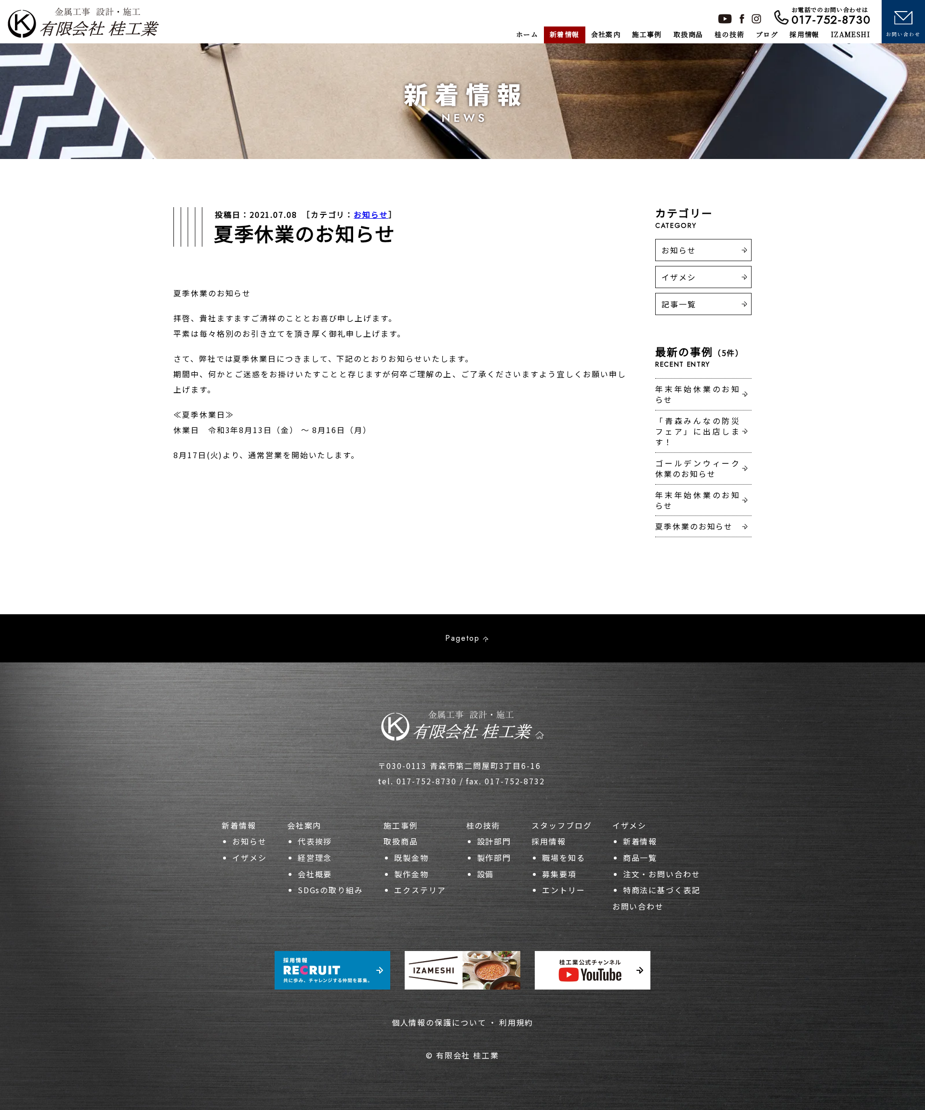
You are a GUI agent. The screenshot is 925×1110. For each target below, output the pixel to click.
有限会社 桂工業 (467, 1055)
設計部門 (494, 841)
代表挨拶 (315, 841)
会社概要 (315, 874)
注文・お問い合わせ (661, 874)
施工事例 (400, 825)
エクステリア (420, 890)
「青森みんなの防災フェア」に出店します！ (697, 431)
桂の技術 (483, 825)
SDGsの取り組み (330, 890)
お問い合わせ (638, 906)
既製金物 (411, 857)
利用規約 (516, 1022)
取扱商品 (400, 841)
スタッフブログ (561, 825)
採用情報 (548, 841)
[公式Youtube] (724, 19)
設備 (485, 874)
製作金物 (411, 874)
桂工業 (83, 23)
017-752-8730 (831, 15)
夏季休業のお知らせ (694, 526)
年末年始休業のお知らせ (697, 394)
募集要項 (559, 874)
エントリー (563, 890)
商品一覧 (640, 857)
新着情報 (239, 825)
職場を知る (563, 857)
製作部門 (494, 857)
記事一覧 (678, 304)
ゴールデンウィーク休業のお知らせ (697, 468)
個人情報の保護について (439, 1022)
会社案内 (304, 825)
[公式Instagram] (756, 19)
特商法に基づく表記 (661, 890)
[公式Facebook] (742, 19)
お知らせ (371, 214)
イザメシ (678, 277)
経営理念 (315, 857)
